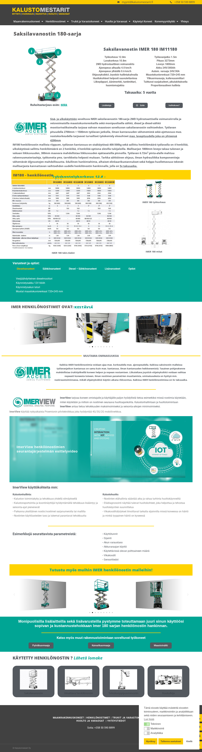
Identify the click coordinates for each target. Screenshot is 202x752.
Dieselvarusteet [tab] (25, 268)
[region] (101, 449)
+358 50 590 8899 (184, 2)
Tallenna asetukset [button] (171, 741)
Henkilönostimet (55, 21)
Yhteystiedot (116, 720)
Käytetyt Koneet (142, 21)
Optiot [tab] (131, 268)
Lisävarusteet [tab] (112, 268)
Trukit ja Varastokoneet (85, 21)
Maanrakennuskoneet (26, 21)
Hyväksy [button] (150, 741)
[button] (147, 724)
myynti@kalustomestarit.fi (137, 2)
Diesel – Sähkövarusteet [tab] (83, 268)
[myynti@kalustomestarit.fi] (118, 2)
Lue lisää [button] (149, 719)
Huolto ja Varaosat (116, 21)
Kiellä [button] (189, 741)
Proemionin (51, 411)
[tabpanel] (101, 286)
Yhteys (185, 21)
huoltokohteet (147, 502)
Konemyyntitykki (165, 21)
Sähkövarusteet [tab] (52, 268)
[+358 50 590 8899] (171, 2)
